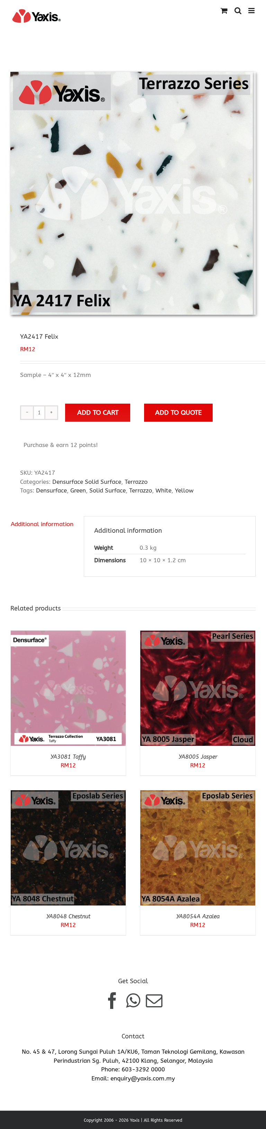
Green (78, 490)
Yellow (184, 490)
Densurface (51, 490)
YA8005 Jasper (198, 756)
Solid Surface (107, 490)
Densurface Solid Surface (86, 481)
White (163, 490)
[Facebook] (112, 1000)
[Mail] (154, 1000)
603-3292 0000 (143, 1069)
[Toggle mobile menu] (252, 10)
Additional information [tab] (42, 524)
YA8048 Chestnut (68, 916)
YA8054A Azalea (198, 916)
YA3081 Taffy (68, 756)
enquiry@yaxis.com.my (142, 1078)
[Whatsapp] (133, 1000)
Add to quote (178, 412)
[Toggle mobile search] (237, 10)
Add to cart (97, 412)
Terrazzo (136, 481)
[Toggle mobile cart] (224, 10)
